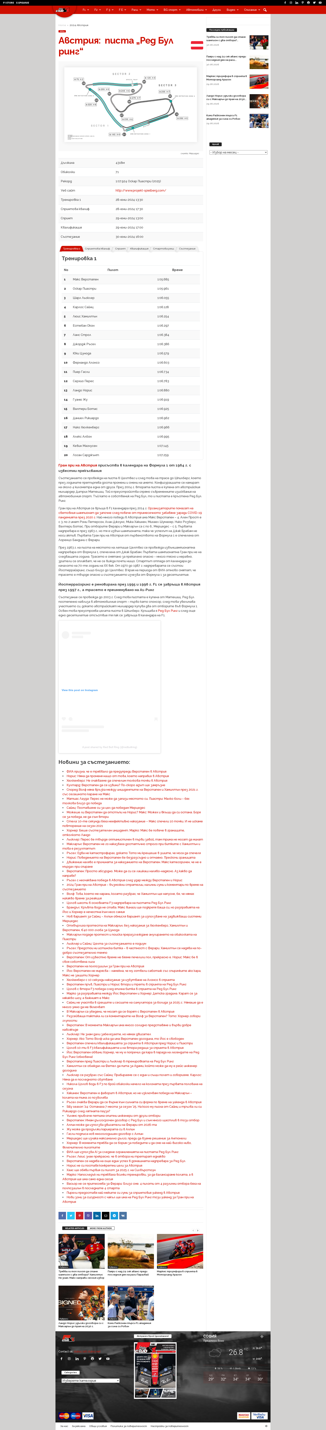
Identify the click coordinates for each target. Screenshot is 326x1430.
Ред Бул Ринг (168, 611)
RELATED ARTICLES (74, 1228)
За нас (64, 1426)
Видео (231, 9)
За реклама (78, 1426)
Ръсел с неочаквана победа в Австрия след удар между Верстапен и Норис (124, 880)
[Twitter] (314, 3)
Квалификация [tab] (139, 248)
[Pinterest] (302, 3)
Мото (151, 9)
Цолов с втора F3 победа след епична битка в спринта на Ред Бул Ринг (121, 989)
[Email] (105, 1215)
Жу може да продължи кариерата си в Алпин (101, 1129)
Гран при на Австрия (77, 465)
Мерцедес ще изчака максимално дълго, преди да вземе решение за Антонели (126, 1138)
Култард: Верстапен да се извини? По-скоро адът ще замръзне (116, 785)
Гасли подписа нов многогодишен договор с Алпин (105, 1134)
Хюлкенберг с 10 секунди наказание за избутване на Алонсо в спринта (121, 980)
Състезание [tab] (187, 248)
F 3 (108, 9)
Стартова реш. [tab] (164, 248)
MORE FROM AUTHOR (101, 1228)
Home (62, 25)
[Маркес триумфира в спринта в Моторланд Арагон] (180, 1251)
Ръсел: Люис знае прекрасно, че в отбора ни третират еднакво (116, 1156)
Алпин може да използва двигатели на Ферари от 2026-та (112, 1125)
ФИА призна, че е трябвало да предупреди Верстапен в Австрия (116, 771)
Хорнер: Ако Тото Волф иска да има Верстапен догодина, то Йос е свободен (125, 1039)
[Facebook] (285, 3)
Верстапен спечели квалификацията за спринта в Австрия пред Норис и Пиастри (130, 1043)
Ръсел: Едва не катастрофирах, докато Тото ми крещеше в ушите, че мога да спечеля (134, 853)
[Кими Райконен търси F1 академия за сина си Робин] (131, 1303)
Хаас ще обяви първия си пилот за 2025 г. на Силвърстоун (111, 1170)
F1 (84, 9)
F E (121, 9)
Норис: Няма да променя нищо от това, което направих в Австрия (118, 776)
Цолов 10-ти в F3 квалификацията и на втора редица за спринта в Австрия (125, 1048)
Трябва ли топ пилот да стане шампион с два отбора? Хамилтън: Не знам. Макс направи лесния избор (81, 1274)
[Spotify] (308, 3)
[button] (265, 10)
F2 (96, 9)
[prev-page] (193, 1230)
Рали (135, 9)
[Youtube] (320, 3)
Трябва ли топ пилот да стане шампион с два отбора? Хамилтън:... (226, 40)
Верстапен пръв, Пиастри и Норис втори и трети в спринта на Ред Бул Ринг (126, 984)
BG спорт (170, 9)
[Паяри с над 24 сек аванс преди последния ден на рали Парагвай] (131, 1251)
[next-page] (198, 1230)
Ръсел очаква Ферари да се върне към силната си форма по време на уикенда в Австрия (134, 1102)
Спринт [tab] (120, 248)
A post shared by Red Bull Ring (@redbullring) (109, 747)
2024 (62, 31)
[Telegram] (114, 1215)
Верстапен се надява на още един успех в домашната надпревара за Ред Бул (126, 1161)
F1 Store (8, 2)
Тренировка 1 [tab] (71, 248)
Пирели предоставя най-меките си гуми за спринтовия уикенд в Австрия (123, 1192)
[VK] (123, 1215)
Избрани (63, 1267)
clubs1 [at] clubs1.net (87, 1351)
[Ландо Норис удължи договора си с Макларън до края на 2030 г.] (81, 1303)
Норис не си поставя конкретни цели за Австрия (104, 1165)
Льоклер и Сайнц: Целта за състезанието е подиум (106, 943)
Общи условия (98, 1426)
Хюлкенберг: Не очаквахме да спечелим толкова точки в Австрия (117, 780)
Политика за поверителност (129, 1426)
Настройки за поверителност (169, 1426)
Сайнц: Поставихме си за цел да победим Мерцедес (106, 808)
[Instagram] (291, 3)
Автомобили (195, 9)
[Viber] (88, 1215)
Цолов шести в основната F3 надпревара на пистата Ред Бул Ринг (119, 903)
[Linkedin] (296, 3)
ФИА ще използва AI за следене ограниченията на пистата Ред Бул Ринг (122, 1152)
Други (216, 9)
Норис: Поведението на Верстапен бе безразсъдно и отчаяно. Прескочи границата (131, 857)
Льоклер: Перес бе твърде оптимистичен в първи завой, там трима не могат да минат (135, 839)
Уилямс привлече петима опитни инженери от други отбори (113, 1116)
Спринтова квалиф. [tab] (98, 248)
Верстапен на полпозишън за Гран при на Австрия (105, 966)
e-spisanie (22, 2)
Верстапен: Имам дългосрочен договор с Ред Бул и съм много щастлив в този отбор (133, 1120)
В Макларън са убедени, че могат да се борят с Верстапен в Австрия (120, 1011)
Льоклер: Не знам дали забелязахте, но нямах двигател (109, 1034)
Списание (250, 9)
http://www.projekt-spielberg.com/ (141, 190)
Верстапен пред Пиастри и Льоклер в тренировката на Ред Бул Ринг (120, 1061)
